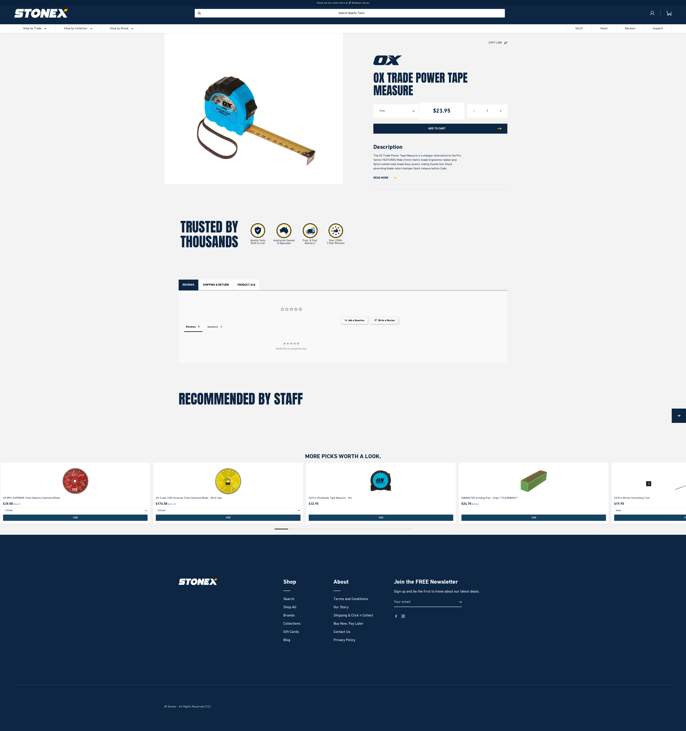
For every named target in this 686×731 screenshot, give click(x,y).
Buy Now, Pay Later (349, 623)
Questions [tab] (212, 327)
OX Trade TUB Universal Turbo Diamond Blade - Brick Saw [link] (189, 498)
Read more (380, 177)
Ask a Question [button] (356, 320)
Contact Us (342, 632)
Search (288, 599)
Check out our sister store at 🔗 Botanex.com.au (343, 3)
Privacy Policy (344, 640)
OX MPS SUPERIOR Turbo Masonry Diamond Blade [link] (31, 498)
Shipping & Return (216, 285)
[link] (75, 481)
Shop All (289, 607)
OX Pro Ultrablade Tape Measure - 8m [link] (330, 498)
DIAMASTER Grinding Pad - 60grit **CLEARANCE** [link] (489, 498)
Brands (289, 615)
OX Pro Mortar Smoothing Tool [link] (632, 498)
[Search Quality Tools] (199, 13)
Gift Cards (291, 632)
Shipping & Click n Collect (353, 615)
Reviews (188, 285)
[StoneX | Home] (41, 13)
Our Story (341, 607)
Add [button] (75, 517)
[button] (648, 483)
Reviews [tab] (191, 327)
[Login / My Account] (652, 13)
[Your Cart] (666, 13)
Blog (286, 640)
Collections (291, 623)
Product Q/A (246, 285)
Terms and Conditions (351, 599)
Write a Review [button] (386, 320)
